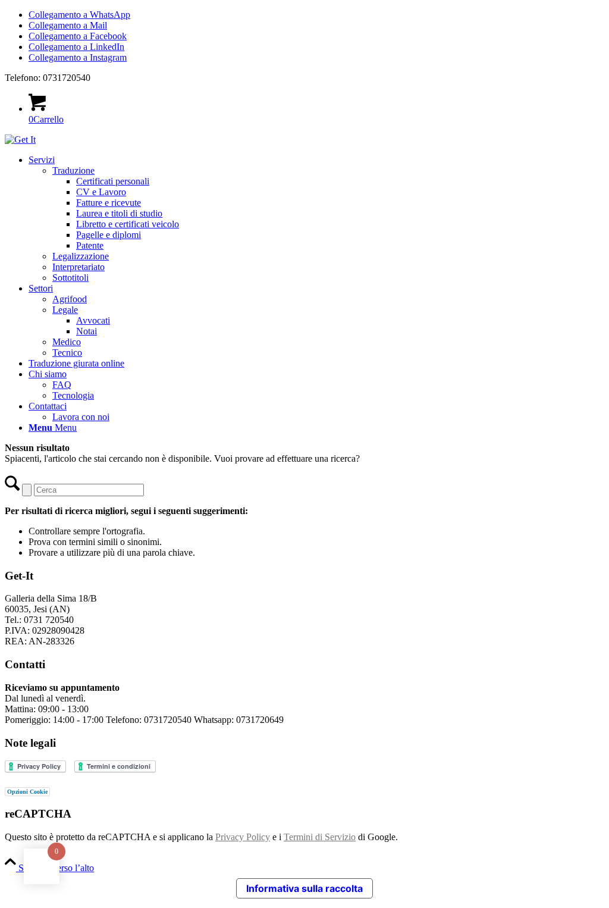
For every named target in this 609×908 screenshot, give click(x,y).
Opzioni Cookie (27, 791)
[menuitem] (316, 219)
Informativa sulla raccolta (304, 888)
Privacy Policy (242, 837)
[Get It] (20, 139)
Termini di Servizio (320, 837)
